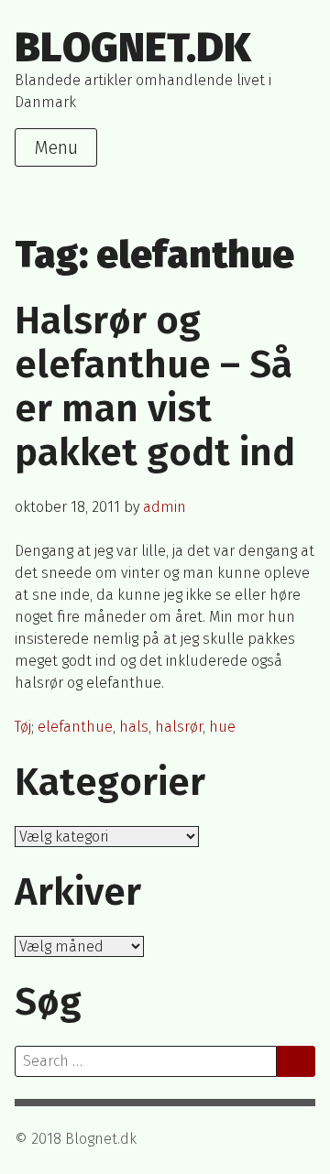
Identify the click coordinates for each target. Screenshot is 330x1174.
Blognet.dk (133, 47)
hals (133, 726)
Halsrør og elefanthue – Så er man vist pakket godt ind (155, 386)
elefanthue (75, 726)
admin (164, 507)
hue (222, 726)
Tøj (23, 726)
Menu (56, 147)
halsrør (179, 726)
